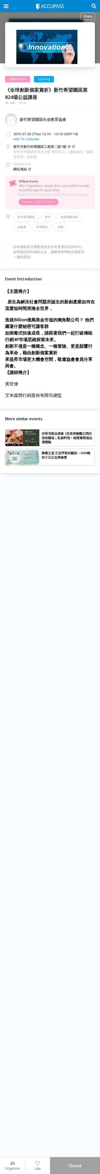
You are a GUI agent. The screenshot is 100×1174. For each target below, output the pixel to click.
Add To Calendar (26, 139)
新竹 (48, 217)
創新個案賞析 (69, 217)
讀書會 (21, 227)
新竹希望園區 (26, 217)
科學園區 (42, 227)
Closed (75, 1165)
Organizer (12, 1168)
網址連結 (20, 169)
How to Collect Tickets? (39, 202)
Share (87, 16)
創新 (61, 227)
